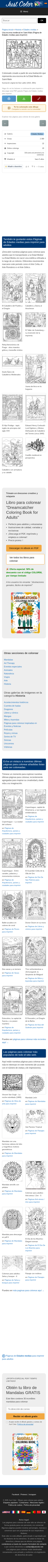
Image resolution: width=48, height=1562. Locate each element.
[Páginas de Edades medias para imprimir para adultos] (3, 1356)
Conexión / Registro (41, 3)
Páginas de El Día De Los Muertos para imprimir (35, 1248)
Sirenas (7, 740)
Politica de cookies (15, 1505)
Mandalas (8, 660)
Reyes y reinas (11, 733)
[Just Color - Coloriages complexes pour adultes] (13, 1512)
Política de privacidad (25, 1424)
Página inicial (7, 30)
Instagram (32, 1494)
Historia (18, 30)
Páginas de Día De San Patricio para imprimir (34, 880)
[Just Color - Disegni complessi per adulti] (18, 1512)
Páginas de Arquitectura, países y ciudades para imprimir (11, 831)
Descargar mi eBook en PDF (24, 548)
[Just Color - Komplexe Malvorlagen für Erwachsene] (28, 1512)
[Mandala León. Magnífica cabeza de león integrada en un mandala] (35, 1094)
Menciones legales (37, 1503)
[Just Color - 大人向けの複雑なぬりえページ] (44, 1512)
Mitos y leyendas (11, 720)
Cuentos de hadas (12, 706)
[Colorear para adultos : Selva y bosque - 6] (12, 1270)
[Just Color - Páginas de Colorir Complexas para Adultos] (34, 1512)
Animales (8, 670)
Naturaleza (9, 673)
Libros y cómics (11, 713)
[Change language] (45, 3)
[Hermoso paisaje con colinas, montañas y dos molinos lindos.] (35, 1270)
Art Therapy (9, 663)
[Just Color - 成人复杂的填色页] (39, 1512)
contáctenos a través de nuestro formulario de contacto (24, 1544)
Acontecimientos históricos (16, 702)
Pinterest (24, 1494)
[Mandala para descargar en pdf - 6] (12, 1231)
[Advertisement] (24, 202)
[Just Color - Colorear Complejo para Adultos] (23, 1512)
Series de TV (10, 737)
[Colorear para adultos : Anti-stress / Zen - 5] (35, 1189)
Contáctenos (24, 1503)
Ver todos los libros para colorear (21, 559)
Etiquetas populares (10, 1503)
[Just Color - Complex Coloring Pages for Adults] (6, 1512)
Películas (8, 730)
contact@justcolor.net (34, 1547)
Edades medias (29, 30)
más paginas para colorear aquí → (28, 1290)
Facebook (16, 1494)
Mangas (7, 716)
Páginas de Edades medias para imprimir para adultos (24, 242)
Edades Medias (37, 134)
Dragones (8, 709)
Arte (6, 680)
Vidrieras (8, 747)
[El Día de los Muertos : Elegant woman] (35, 1235)
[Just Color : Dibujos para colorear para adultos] (23, 4)
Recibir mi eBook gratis (25, 1416)
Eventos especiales (13, 667)
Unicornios (9, 743)
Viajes (7, 677)
